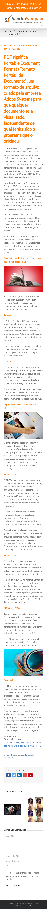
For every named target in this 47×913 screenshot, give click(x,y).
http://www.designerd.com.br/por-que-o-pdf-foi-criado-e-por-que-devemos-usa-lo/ (23, 745)
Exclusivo (29, 755)
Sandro (8, 755)
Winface (29, 905)
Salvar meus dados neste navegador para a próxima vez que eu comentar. (21, 875)
